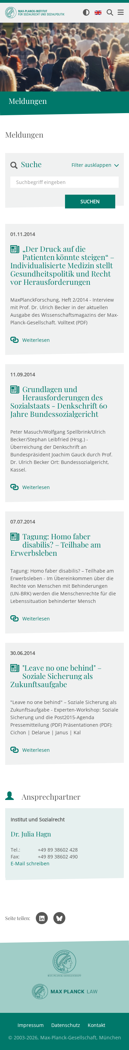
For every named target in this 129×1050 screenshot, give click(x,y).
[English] (98, 13)
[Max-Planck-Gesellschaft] (64, 963)
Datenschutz (65, 1025)
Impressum (31, 1025)
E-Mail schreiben (30, 863)
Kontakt (96, 1025)
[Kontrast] (86, 13)
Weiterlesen (36, 340)
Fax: (15, 856)
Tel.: (15, 849)
